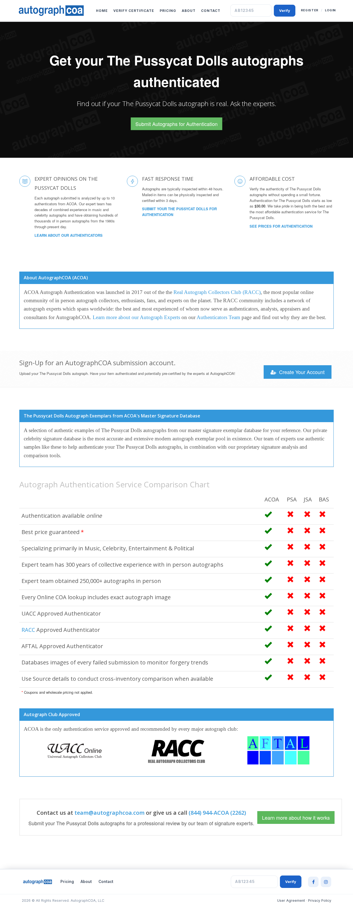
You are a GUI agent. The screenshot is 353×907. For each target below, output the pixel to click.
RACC (28, 629)
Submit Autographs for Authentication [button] (176, 123)
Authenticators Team (218, 317)
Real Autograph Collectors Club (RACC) (217, 292)
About (189, 11)
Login (330, 10)
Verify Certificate (133, 11)
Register (310, 10)
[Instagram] (326, 882)
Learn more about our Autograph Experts (136, 317)
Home (102, 11)
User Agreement (291, 900)
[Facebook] (313, 882)
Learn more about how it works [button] (296, 817)
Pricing (168, 11)
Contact (210, 11)
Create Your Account (301, 371)
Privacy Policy (319, 900)
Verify (284, 10)
